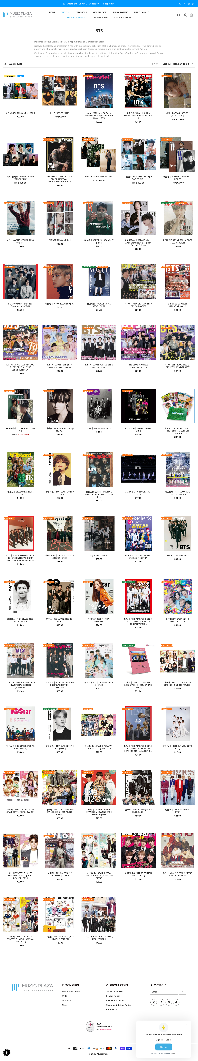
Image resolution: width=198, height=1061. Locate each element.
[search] (178, 15)
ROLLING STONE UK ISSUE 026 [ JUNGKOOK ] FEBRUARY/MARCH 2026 (59, 179)
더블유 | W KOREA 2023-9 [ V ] (59, 303)
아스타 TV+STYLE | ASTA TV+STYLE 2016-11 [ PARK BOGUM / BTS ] (20, 875)
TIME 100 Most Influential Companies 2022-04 (20, 305)
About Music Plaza (71, 991)
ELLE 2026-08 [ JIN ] (59, 113)
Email (154, 991)
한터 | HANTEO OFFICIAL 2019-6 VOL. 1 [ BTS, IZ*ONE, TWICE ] (138, 685)
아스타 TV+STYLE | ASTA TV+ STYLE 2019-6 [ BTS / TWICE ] (177, 683)
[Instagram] (188, 3)
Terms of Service (114, 991)
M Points (66, 1000)
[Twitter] (180, 3)
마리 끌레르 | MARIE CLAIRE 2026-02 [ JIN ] (20, 177)
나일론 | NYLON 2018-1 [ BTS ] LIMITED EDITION (60, 937)
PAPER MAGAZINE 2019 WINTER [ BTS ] (177, 620)
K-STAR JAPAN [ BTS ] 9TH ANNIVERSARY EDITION (59, 366)
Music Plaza (103, 1053)
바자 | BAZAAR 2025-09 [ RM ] (99, 176)
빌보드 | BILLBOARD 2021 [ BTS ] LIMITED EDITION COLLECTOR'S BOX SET (178, 431)
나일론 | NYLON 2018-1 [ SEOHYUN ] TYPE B (60, 874)
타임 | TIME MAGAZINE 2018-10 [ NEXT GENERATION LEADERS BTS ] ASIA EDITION (138, 748)
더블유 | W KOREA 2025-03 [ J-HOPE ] (177, 177)
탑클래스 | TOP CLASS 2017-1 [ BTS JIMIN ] (60, 747)
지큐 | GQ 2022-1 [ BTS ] (99, 428)
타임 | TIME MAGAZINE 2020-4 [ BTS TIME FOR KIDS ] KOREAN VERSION (138, 621)
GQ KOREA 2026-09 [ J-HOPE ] (20, 113)
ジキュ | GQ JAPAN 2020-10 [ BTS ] (59, 620)
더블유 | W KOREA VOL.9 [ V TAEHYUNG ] (138, 177)
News (64, 1005)
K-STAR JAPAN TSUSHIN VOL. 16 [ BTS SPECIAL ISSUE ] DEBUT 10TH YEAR (20, 367)
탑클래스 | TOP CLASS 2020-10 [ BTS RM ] (20, 620)
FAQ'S (65, 996)
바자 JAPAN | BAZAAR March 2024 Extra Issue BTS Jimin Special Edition (138, 243)
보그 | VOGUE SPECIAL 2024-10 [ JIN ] (20, 241)
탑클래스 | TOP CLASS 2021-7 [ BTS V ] (60, 493)
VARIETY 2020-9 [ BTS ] (178, 555)
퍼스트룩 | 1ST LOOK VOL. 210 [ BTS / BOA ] (177, 493)
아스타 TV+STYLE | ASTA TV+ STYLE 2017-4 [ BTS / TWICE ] (20, 810)
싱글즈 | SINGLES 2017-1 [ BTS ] (177, 810)
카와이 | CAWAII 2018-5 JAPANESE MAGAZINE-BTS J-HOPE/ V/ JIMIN (99, 812)
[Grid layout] (157, 63)
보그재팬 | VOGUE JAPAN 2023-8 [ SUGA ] (99, 305)
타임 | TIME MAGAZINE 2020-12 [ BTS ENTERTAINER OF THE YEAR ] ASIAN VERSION (20, 558)
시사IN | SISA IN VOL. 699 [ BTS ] (138, 493)
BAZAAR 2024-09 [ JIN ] (60, 240)
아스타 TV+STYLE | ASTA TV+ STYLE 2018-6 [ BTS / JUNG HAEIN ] (59, 812)
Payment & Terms (115, 1000)
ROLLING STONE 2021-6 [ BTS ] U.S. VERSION (177, 241)
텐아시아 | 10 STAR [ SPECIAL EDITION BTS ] (20, 747)
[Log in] (185, 15)
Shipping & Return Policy (118, 1005)
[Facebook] (184, 3)
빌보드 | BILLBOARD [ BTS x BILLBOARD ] (138, 810)
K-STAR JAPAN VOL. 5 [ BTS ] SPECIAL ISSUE (99, 366)
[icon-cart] (191, 15)
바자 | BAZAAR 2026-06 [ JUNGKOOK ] (177, 114)
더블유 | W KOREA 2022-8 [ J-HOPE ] (60, 429)
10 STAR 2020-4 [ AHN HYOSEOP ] (99, 620)
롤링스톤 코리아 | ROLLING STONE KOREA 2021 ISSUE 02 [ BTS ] (99, 494)
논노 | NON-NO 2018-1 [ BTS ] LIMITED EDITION (177, 874)
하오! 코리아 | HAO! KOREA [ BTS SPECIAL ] (99, 937)
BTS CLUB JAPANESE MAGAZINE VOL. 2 (138, 366)
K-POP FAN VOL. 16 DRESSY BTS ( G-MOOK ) (138, 305)
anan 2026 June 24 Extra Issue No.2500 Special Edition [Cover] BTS (99, 116)
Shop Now (108, 3)
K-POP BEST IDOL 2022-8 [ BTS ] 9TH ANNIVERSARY (177, 366)
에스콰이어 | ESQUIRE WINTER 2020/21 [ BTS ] (59, 556)
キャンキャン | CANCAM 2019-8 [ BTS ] (98, 683)
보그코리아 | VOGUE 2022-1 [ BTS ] (138, 429)
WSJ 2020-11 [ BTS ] (99, 555)
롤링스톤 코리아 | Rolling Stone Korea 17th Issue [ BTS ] (138, 116)
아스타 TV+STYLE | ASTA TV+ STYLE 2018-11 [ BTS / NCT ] (99, 747)
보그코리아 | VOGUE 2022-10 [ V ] (20, 429)
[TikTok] (193, 3)
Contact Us (111, 1009)
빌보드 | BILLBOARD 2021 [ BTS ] (20, 493)
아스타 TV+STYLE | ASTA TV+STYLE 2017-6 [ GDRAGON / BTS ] (99, 875)
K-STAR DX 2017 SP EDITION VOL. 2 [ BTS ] (138, 874)
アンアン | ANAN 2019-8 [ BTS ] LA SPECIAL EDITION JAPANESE (20, 685)
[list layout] (153, 63)
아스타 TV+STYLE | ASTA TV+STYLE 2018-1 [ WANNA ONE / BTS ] (20, 939)
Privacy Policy (113, 996)
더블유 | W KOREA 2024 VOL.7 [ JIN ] (98, 241)
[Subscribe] (182, 992)
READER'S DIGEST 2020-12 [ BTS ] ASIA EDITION (138, 556)
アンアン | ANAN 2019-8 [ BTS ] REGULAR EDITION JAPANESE (59, 685)
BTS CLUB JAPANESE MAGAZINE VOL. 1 (177, 305)
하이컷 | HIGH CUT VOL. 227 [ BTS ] (177, 747)
